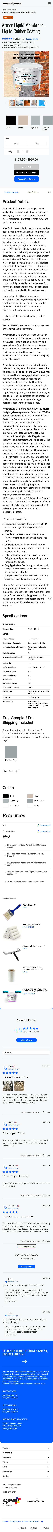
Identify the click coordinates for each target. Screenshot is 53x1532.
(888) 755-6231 (12, 1398)
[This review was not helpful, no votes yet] (48, 1112)
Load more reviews (26, 1246)
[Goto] (24, 1361)
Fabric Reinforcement (27, 345)
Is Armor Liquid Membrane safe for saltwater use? (26, 864)
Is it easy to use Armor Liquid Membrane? (26, 882)
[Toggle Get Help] (29, 1476)
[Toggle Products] (29, 1448)
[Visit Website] (12, 1501)
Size (7, 138)
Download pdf (45, 825)
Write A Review (26, 1040)
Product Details (11, 192)
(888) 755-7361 (12, 1395)
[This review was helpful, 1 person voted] (43, 1112)
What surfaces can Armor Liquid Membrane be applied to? (27, 872)
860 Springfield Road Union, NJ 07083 (12, 1486)
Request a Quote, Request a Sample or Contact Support (21, 1521)
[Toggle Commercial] (31, 1453)
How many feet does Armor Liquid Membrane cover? (26, 846)
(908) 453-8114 (12, 1412)
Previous (7, 103)
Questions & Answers (26, 1254)
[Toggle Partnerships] (31, 1471)
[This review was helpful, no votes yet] (43, 1155)
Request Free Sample (26, 179)
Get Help (6, 1476)
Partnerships (7, 1471)
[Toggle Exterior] (29, 1462)
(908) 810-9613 (12, 1409)
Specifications (33, 192)
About (5, 1467)
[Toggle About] (28, 1467)
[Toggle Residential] (30, 1457)
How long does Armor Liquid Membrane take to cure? (26, 855)
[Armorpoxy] (35, 1501)
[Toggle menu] (49, 3)
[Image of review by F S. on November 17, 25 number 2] (19, 1086)
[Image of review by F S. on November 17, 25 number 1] (8, 1086)
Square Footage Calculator (26, 173)
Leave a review (32, 39)
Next (45, 103)
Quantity (9, 152)
